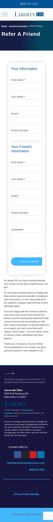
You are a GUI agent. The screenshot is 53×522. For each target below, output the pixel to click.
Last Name (18, 96)
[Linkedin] (41, 454)
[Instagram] (25, 454)
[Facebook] (17, 454)
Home (4, 26)
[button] (27, 486)
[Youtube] (33, 454)
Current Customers (18, 26)
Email (15, 113)
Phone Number (19, 130)
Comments (17, 229)
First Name (18, 80)
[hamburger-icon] (4, 14)
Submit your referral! (29, 261)
